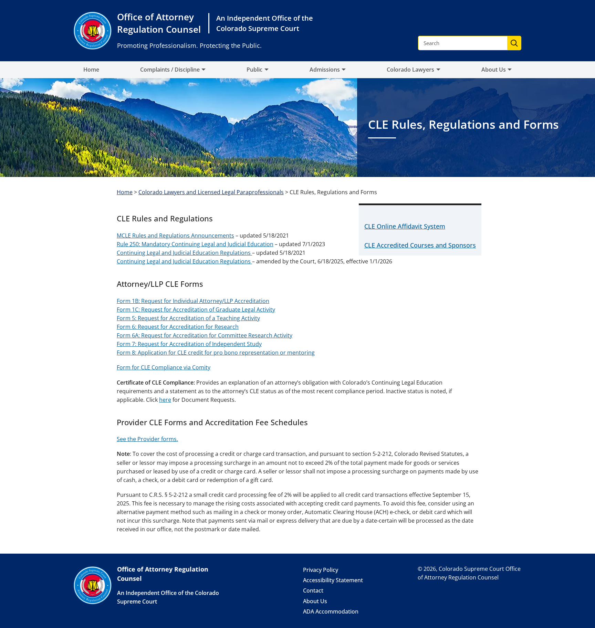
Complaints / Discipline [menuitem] (170, 69)
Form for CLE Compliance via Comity (163, 367)
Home (125, 192)
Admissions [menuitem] (325, 69)
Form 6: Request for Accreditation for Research (178, 327)
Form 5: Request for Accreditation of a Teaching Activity (188, 318)
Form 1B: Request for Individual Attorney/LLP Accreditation (193, 301)
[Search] (514, 43)
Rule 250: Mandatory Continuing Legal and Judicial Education (195, 244)
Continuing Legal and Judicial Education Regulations (184, 253)
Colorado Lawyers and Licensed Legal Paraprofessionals (211, 192)
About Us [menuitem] (493, 69)
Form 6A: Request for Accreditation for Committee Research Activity (204, 335)
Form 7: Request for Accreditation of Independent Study (189, 344)
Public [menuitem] (254, 69)
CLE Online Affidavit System (404, 226)
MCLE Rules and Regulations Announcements (175, 235)
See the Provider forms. (147, 439)
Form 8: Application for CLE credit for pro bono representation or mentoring (216, 352)
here (165, 400)
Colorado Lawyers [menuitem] (410, 69)
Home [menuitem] (91, 69)
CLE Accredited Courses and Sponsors (420, 245)
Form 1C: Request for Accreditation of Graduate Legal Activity (196, 309)
